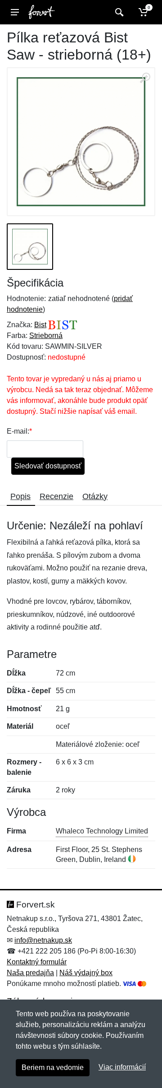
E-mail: (18, 431)
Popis (20, 496)
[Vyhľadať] (118, 12)
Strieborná (46, 335)
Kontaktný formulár (37, 962)
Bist (40, 325)
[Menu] (15, 12)
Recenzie (56, 496)
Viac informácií (122, 1067)
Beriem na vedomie (53, 1067)
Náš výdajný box (85, 973)
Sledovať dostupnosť (47, 466)
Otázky (95, 496)
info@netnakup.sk (43, 940)
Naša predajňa (30, 973)
